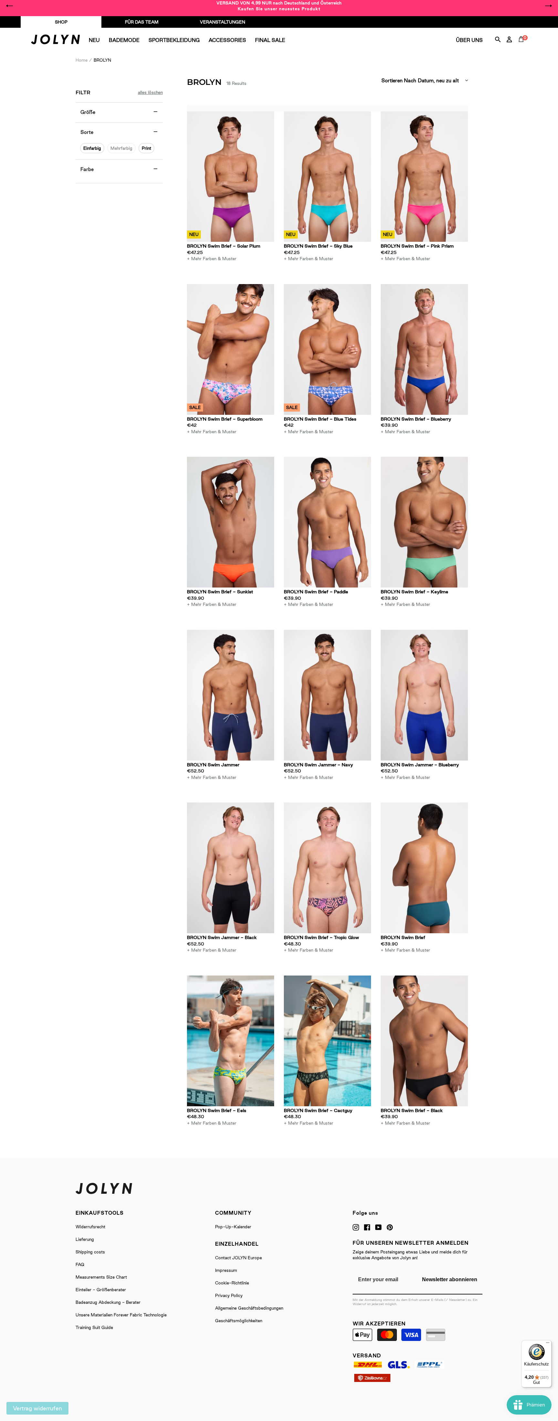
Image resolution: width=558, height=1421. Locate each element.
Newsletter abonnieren (449, 1279)
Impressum (226, 1270)
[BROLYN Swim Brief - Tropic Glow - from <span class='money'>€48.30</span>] (327, 868)
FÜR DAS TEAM (142, 22)
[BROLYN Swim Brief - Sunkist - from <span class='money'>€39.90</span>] (230, 522)
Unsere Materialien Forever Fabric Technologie (121, 1315)
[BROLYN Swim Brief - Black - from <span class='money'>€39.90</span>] (424, 1041)
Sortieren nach (398, 80)
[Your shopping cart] (522, 46)
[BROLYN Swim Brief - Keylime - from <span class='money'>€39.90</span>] (424, 522)
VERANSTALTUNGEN (222, 22)
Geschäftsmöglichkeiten (238, 1320)
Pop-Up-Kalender (233, 1226)
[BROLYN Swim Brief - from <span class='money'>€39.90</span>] (424, 868)
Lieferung (85, 1239)
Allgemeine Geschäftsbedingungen (249, 1308)
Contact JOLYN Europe (238, 1257)
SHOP (61, 22)
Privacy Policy (229, 1295)
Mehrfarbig (121, 148)
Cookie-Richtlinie (232, 1283)
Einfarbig (92, 148)
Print (146, 148)
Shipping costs (90, 1252)
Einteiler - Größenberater (101, 1289)
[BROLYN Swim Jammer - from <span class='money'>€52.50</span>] (230, 695)
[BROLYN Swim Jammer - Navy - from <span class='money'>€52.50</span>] (327, 695)
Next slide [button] (548, 6)
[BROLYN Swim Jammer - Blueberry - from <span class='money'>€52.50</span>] (424, 695)
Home (82, 60)
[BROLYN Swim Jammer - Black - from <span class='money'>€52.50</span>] (230, 868)
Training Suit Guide (94, 1327)
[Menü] (548, 1344)
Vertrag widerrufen (37, 1408)
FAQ (80, 1264)
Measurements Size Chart (101, 1277)
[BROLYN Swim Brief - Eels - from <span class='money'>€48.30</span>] (230, 1041)
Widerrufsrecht (90, 1226)
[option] (279, 6)
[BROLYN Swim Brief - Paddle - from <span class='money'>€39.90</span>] (327, 522)
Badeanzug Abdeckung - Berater (108, 1302)
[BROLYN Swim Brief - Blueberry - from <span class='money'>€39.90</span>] (424, 349)
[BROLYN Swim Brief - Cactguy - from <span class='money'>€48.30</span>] (327, 1041)
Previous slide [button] (9, 6)
